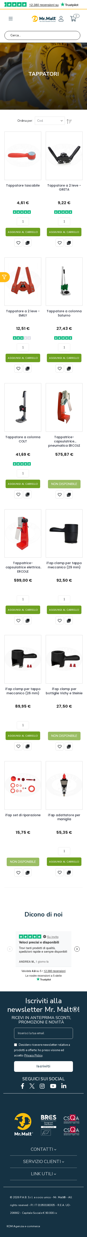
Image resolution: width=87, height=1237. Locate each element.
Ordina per (24, 121)
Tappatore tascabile (22, 185)
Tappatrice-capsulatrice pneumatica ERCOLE (64, 439)
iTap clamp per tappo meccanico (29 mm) (64, 565)
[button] (60, 18)
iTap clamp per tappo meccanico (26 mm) (23, 691)
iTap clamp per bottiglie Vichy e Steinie (64, 691)
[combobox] (42, 35)
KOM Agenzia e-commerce (23, 1226)
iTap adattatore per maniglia (64, 817)
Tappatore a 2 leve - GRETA (64, 187)
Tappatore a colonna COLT (22, 439)
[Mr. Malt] (44, 19)
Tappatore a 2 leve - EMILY (22, 313)
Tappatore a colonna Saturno (64, 313)
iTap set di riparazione (23, 815)
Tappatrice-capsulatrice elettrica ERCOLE (23, 565)
